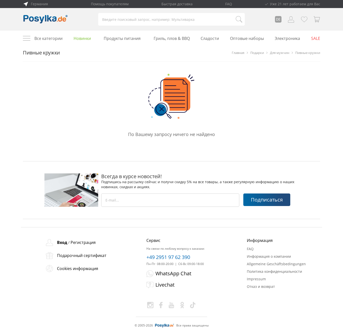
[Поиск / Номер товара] (239, 19)
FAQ (228, 4)
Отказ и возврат (261, 286)
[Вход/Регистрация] (291, 19)
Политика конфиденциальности (274, 271)
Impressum (256, 279)
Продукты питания (122, 38)
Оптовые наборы (247, 38)
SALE (315, 38)
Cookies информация (77, 268)
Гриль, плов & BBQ (172, 38)
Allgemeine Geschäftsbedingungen (276, 263)
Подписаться (267, 199)
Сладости (210, 38)
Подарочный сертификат (81, 255)
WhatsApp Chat (173, 273)
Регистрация (83, 242)
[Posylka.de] (45, 19)
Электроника (287, 38)
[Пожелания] (304, 19)
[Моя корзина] (317, 19)
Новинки (82, 38)
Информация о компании (269, 256)
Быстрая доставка (177, 4)
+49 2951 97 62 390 (168, 257)
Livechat (165, 284)
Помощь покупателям (110, 4)
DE (278, 19)
